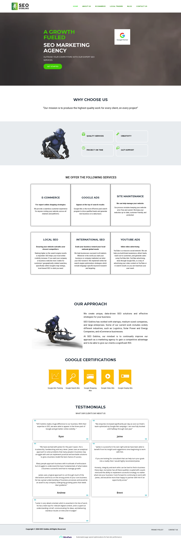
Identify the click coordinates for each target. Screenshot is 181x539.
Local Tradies (116, 6)
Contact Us (141, 6)
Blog (129, 6)
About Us (86, 6)
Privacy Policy (157, 530)
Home (75, 6)
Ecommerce (100, 6)
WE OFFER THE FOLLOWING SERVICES (90, 177)
